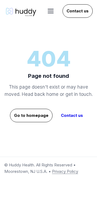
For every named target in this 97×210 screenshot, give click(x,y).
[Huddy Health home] (21, 11)
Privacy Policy (65, 171)
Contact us (78, 10)
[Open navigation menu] (51, 11)
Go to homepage (31, 115)
